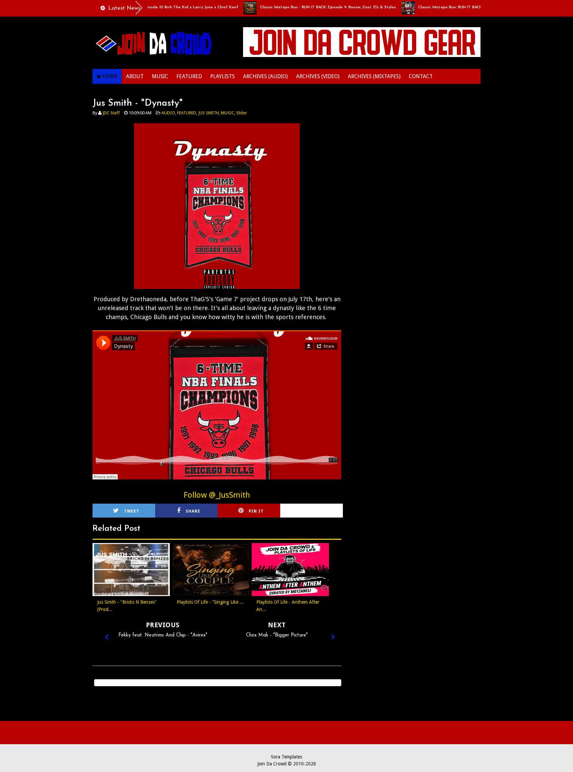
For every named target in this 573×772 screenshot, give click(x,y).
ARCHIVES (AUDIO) (265, 76)
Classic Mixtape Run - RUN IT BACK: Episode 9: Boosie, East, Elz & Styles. (311, 7)
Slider (241, 112)
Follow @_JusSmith (217, 495)
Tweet (131, 511)
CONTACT (421, 76)
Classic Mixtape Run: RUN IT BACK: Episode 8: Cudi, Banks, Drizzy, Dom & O (471, 7)
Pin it (256, 511)
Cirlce (320, 511)
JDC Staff (111, 112)
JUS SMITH (208, 112)
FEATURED (189, 76)
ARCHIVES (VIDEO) (318, 76)
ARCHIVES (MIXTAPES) (374, 76)
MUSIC (160, 76)
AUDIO (168, 112)
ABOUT (135, 76)
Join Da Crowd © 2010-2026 (286, 763)
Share (193, 511)
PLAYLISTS (222, 76)
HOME (110, 76)
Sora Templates (286, 756)
